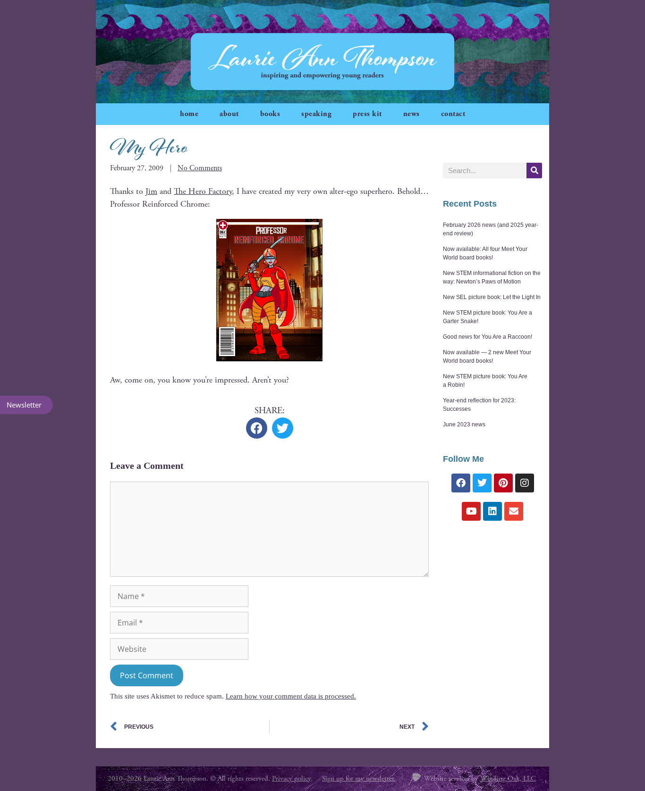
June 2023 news (464, 424)
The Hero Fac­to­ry (203, 191)
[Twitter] (482, 483)
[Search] (534, 170)
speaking (316, 114)
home (189, 114)
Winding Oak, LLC (508, 778)
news (411, 114)
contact (453, 114)
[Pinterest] (503, 483)
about (229, 114)
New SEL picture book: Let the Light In (492, 297)
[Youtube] (471, 511)
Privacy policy (291, 778)
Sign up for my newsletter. (359, 778)
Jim (151, 191)
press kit (367, 114)
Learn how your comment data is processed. (291, 696)
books (270, 114)
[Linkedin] (492, 511)
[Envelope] (513, 511)
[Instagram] (524, 483)
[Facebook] (460, 483)
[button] (256, 428)
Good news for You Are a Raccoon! (487, 336)
